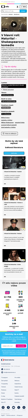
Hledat (23, 11)
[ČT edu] (5, 7)
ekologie (11, 14)
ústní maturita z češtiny (8, 127)
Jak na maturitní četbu (9, 101)
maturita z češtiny (6, 120)
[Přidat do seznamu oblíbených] (23, 158)
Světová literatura (7, 95)
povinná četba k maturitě (9, 125)
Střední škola (6, 108)
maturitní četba (19, 122)
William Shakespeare (7, 122)
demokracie (16, 14)
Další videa (14, 153)
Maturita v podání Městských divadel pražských (13, 86)
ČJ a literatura (6, 114)
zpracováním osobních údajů (17, 354)
